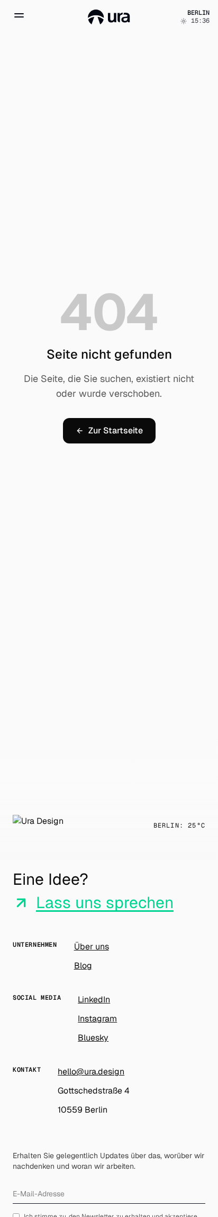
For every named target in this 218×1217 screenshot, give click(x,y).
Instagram (97, 1018)
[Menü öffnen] (19, 17)
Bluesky (93, 1037)
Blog (83, 965)
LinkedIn (94, 999)
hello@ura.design (91, 1071)
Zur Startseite (115, 430)
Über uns (91, 946)
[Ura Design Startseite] (109, 17)
